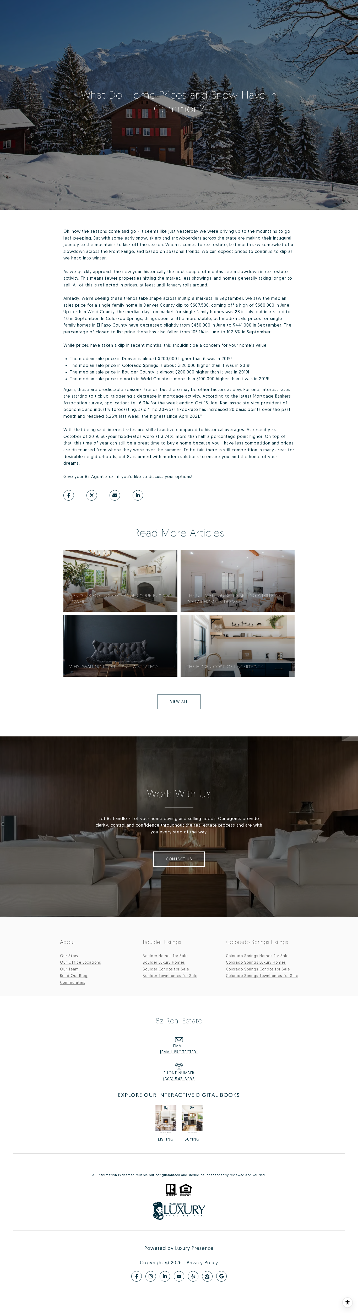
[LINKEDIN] (165, 1276)
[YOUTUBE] (179, 1276)
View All (179, 701)
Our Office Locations (80, 962)
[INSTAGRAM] (150, 1276)
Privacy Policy (202, 1262)
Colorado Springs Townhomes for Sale (262, 975)
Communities (72, 982)
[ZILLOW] (207, 1276)
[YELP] (193, 1276)
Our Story (69, 955)
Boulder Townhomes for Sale (170, 975)
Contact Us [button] (179, 859)
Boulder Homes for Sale (165, 955)
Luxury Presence (194, 1248)
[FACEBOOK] (136, 1276)
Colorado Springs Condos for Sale (258, 969)
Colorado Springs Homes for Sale (257, 955)
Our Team (69, 969)
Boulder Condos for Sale (166, 969)
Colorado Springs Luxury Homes (256, 962)
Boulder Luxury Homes (164, 962)
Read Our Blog (74, 975)
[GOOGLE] (221, 1276)
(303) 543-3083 (179, 1079)
